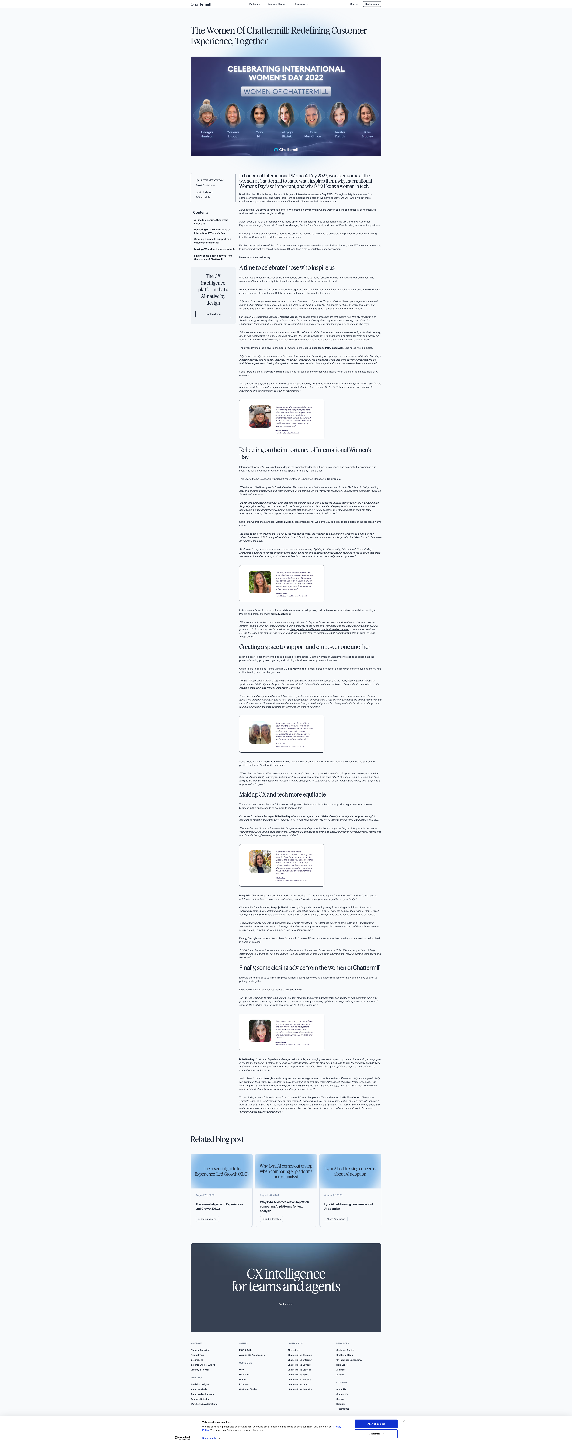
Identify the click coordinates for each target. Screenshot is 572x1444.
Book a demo (372, 4)
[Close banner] (404, 1421)
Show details (209, 1438)
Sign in (354, 4)
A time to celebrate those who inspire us (211, 221)
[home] (200, 4)
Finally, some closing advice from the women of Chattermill (213, 257)
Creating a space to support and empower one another (212, 241)
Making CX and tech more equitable (214, 249)
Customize (374, 1433)
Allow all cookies (376, 1424)
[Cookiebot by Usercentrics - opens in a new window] (183, 1438)
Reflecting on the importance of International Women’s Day (212, 231)
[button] (255, 4)
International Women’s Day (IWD (314, 194)
